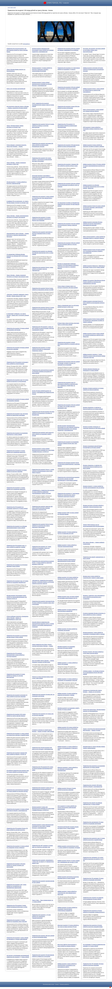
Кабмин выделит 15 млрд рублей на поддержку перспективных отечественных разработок (67, 909)
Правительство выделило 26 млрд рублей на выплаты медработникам (92, 926)
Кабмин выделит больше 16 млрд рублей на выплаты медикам (67, 789)
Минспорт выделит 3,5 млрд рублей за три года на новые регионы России (68, 926)
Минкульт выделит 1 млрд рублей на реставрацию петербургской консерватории (68, 769)
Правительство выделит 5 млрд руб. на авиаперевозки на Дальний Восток (43, 788)
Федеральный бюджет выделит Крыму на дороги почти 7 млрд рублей (68, 827)
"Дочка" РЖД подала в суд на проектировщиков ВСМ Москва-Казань (93, 525)
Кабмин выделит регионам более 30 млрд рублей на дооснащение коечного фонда (93, 303)
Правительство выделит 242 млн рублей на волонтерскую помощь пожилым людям (69, 225)
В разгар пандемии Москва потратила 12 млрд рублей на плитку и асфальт (94, 614)
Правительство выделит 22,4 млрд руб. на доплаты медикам (43, 714)
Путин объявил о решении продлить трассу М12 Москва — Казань (16, 145)
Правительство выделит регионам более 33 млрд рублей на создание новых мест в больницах (43, 603)
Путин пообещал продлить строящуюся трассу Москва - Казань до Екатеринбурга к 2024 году (17, 618)
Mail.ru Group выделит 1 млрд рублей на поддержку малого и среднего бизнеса (94, 237)
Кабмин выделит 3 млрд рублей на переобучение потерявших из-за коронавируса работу (67, 965)
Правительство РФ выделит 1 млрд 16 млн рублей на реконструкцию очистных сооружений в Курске (43, 328)
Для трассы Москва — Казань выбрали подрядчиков (93, 543)
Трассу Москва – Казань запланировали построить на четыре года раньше (17, 216)
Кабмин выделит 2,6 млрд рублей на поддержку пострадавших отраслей (67, 679)
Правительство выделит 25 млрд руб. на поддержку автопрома (43, 695)
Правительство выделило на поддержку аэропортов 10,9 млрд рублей (94, 766)
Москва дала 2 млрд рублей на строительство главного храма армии (93, 577)
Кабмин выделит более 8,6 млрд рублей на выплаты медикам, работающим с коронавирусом (94, 207)
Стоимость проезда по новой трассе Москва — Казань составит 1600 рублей (43, 730)
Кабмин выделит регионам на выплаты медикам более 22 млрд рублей (68, 877)
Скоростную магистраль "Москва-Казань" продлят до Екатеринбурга (94, 710)
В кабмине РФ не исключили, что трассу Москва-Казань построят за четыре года (17, 202)
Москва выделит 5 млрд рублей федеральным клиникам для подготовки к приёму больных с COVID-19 (43, 450)
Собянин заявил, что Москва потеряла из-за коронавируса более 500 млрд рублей (93, 672)
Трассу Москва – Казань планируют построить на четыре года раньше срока (17, 276)
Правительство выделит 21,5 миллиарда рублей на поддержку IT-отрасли (69, 68)
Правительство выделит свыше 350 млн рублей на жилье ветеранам (68, 107)
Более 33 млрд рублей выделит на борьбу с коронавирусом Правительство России (43, 392)
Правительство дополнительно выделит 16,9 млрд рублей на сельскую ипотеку (18, 790)
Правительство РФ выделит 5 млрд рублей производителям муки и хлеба (17, 906)
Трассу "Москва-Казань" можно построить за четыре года (15, 126)
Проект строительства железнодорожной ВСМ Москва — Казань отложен (94, 729)
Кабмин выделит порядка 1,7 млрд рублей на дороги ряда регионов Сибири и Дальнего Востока (94, 356)
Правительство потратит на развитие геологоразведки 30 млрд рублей (93, 898)
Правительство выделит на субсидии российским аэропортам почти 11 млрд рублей (42, 253)
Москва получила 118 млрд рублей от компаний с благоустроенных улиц (93, 506)
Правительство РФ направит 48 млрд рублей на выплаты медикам (93, 964)
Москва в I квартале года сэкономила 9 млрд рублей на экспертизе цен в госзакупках (93, 597)
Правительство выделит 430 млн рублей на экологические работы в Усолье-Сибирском (69, 244)
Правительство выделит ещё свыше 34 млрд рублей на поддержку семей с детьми (42, 434)
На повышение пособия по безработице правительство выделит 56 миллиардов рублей (68, 204)
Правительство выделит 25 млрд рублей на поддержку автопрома (18, 329)
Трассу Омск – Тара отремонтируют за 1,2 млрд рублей (42, 901)
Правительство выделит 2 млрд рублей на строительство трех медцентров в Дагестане (43, 198)
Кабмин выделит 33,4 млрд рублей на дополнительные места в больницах (68, 728)
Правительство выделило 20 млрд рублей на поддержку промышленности (94, 911)
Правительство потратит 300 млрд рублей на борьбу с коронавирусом (92, 785)
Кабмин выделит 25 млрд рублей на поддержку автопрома (67, 629)
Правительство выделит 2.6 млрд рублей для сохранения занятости (16, 451)
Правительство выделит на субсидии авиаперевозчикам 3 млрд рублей (17, 527)
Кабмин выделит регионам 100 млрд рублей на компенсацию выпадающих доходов (93, 69)
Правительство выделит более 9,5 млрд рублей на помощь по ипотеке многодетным (43, 126)
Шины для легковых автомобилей (16, 88)
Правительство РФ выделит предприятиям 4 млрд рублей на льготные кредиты (15, 655)
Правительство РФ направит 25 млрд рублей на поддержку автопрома (93, 879)
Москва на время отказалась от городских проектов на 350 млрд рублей (94, 427)
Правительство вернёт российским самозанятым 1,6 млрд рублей (92, 803)
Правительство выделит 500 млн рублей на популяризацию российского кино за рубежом (69, 185)
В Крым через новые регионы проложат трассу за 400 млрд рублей (68, 323)
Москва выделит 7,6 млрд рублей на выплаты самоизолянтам (17, 182)
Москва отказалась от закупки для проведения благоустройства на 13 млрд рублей (92, 467)
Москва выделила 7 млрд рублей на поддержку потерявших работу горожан (94, 633)
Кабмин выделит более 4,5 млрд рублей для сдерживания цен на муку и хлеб (68, 861)
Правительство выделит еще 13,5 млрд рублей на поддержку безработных (17, 581)
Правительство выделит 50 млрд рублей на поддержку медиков (18, 400)
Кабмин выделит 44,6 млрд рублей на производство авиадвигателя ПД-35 (68, 578)
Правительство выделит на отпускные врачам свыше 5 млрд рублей (17, 636)
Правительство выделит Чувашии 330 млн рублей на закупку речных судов (68, 165)
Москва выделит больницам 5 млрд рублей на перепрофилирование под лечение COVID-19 (17, 597)
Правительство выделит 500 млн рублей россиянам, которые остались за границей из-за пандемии (69, 363)
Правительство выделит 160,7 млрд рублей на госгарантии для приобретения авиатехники (16, 886)
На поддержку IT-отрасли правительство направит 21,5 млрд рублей (94, 945)
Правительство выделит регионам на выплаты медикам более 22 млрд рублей (42, 233)
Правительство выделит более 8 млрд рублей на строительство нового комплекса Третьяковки (42, 526)
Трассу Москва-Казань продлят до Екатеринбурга (16, 70)
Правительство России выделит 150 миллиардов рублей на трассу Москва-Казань (17, 50)
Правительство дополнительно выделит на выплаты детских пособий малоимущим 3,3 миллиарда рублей (68, 479)
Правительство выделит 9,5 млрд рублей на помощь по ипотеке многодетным (16, 676)
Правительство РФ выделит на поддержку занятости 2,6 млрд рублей (17, 507)
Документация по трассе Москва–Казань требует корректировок (94, 747)
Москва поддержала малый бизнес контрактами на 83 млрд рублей (92, 446)
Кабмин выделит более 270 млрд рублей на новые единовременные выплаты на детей (94, 166)
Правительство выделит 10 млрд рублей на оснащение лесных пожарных (18, 846)
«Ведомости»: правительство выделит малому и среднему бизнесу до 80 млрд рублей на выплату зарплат (43, 582)
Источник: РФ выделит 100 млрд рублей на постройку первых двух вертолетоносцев (94, 50)
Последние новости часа (48, 984)
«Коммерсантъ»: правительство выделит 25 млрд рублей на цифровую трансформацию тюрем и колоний (43, 492)
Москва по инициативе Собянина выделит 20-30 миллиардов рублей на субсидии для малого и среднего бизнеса (68, 266)
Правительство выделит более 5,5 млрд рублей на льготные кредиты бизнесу (43, 308)
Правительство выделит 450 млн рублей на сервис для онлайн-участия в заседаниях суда (69, 406)
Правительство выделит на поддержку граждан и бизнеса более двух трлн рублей (68, 443)
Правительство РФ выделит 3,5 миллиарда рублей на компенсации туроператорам (67, 126)
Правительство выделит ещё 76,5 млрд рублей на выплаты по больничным (17, 380)
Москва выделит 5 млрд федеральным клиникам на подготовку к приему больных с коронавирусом (42, 826)
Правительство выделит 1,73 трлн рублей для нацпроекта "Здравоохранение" (41, 916)
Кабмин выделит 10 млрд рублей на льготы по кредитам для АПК (67, 532)
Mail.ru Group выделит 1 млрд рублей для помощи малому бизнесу (93, 110)
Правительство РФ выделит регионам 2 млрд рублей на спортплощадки (17, 363)
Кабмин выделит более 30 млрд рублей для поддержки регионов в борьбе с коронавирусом (94, 251)
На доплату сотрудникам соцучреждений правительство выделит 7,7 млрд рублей (18, 956)
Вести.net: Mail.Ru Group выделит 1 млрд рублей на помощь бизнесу (67, 945)
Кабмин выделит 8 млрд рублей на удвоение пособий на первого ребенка (93, 145)
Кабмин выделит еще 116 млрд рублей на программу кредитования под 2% (68, 597)
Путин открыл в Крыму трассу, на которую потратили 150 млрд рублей (68, 287)
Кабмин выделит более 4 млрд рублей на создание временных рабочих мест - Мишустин (93, 335)
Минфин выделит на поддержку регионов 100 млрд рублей (66, 647)
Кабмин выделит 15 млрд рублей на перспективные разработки (67, 610)
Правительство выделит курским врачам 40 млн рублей (43, 881)
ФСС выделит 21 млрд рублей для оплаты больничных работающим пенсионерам (67, 807)
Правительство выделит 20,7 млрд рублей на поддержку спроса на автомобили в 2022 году (41, 548)
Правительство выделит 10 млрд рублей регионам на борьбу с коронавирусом (18, 809)
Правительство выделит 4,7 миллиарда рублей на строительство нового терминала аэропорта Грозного (68, 495)
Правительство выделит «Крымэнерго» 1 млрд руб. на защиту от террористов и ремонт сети (43, 861)
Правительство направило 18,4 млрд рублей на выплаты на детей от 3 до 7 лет (93, 859)
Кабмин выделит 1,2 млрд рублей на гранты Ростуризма (67, 663)
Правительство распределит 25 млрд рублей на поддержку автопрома (93, 822)
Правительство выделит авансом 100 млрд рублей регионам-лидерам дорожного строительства (42, 508)
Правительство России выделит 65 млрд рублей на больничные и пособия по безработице (43, 413)
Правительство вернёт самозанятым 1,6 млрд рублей (94, 557)
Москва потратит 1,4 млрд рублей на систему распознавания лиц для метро (93, 487)
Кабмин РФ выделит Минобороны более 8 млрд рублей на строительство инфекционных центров (94, 282)
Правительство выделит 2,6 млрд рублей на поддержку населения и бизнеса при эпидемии (41, 219)
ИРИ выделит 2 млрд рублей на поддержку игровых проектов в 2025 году (93, 129)
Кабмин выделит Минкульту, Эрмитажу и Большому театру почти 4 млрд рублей (94, 266)
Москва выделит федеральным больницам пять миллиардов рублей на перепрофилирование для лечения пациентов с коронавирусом (68, 428)
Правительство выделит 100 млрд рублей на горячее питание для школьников (16, 865)
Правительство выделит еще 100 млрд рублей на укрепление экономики (17, 414)
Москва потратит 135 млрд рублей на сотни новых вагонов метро (93, 652)
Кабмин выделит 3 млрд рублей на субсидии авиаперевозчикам (67, 545)
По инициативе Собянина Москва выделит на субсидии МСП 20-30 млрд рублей (17, 256)
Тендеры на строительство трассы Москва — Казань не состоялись (92, 691)
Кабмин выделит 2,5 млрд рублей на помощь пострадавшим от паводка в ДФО (67, 748)
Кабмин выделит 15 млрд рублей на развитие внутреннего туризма (67, 694)
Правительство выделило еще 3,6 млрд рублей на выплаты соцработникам (94, 839)
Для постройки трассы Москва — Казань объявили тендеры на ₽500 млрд (43, 661)
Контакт (57, 984)
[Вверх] (110, 987)
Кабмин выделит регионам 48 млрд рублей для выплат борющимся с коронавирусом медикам (92, 223)
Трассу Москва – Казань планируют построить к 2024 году (16, 163)
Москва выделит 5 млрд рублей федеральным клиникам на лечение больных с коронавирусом (42, 84)
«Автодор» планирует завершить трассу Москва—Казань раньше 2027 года (17, 295)
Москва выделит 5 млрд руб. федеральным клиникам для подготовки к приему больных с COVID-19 (43, 808)
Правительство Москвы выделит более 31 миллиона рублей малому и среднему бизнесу (69, 464)
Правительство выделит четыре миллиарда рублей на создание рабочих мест (69, 344)
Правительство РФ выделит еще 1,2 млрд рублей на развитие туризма (16, 546)
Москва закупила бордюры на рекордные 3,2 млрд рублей (91, 369)
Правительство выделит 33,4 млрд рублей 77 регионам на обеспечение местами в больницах (42, 159)
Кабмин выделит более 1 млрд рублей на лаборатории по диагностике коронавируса (93, 90)
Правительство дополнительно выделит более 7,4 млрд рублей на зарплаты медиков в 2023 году (43, 563)
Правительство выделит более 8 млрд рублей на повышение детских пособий (42, 289)
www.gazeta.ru (26, 43)
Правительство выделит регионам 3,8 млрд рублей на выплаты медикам (17, 695)
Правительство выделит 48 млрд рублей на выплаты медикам (18, 348)
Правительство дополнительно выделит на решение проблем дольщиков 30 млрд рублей (43, 371)
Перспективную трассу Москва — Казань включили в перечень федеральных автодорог (18, 235)
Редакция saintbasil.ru (64, 984)
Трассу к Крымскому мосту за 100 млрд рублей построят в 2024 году (68, 306)
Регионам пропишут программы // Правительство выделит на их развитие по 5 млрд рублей (43, 177)
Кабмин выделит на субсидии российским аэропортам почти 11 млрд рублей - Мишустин (93, 186)
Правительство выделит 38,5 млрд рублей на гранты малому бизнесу (16, 715)
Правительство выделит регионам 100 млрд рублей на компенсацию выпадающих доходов (42, 145)
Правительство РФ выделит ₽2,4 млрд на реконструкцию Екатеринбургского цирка (42, 768)
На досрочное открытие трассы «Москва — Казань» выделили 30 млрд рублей (18, 107)
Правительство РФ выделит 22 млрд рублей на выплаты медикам (17, 470)
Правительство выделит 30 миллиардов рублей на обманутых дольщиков (43, 955)
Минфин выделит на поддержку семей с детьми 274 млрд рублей (68, 708)
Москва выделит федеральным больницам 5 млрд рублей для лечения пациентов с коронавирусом (43, 50)
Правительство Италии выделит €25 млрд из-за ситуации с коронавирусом (42, 748)
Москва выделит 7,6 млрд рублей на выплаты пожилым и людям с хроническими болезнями (42, 69)
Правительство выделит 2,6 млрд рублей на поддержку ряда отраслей (17, 920)
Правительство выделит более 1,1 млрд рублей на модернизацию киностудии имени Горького (43, 471)
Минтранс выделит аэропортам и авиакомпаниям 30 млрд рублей (67, 560)
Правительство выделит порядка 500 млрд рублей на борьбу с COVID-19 (17, 753)
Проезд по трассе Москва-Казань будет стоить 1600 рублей (42, 677)
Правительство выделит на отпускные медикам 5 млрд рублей (17, 565)
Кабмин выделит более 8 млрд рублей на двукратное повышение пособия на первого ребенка (93, 320)
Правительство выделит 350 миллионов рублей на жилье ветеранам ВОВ (68, 145)
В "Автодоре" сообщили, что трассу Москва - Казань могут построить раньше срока (18, 315)
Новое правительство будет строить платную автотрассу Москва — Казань (42, 645)
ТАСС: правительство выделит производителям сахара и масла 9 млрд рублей (43, 105)
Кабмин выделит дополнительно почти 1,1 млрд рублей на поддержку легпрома (69, 846)
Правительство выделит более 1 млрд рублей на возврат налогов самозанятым (42, 269)
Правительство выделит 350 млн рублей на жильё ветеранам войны (43, 936)
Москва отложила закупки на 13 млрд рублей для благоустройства (93, 389)
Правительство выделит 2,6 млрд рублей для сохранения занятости (16, 488)
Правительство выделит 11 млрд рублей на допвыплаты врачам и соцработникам (18, 734)
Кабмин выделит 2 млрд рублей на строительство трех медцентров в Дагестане (67, 893)
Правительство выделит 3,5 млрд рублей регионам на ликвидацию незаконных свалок (41, 349)
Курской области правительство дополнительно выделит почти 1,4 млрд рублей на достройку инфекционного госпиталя (43, 624)
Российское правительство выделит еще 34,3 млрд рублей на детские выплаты (18, 771)
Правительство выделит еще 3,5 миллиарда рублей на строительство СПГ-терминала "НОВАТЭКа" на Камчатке (68, 385)
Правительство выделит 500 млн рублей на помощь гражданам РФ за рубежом (69, 49)
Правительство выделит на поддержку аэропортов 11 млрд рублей (17, 433)
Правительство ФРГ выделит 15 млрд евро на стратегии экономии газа (42, 846)
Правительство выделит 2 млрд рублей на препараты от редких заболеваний (17, 938)
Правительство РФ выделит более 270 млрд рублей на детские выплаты (17, 829)
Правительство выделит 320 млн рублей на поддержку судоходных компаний (69, 88)
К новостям (66, 2)
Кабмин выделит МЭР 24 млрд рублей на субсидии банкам (68, 513)
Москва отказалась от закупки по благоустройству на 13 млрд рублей (93, 408)
